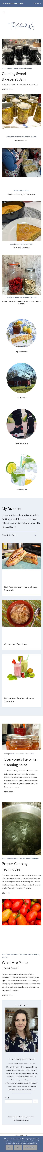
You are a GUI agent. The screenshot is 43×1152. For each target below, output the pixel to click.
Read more (30, 1147)
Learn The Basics (21, 244)
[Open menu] (4, 12)
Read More (7, 89)
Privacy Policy (21, 1136)
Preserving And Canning (16, 68)
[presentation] (21, 52)
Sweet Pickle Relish (21, 141)
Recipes (29, 68)
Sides (27, 190)
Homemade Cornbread (21, 248)
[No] (40, 1144)
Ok (9, 1147)
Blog (3, 68)
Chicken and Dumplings (15, 644)
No (18, 1147)
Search (7, 1098)
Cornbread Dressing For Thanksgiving (21, 194)
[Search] (35, 1101)
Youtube (19, 3)
